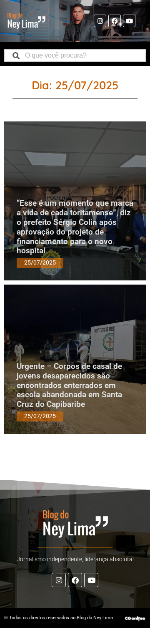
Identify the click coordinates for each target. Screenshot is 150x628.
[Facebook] (114, 21)
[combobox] (75, 55)
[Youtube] (129, 21)
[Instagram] (100, 21)
